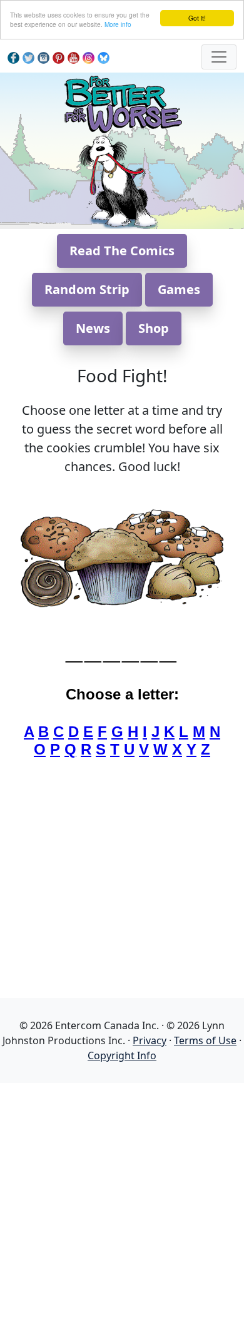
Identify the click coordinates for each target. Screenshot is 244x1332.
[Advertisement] (122, 1205)
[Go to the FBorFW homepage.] (122, 102)
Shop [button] (153, 328)
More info (117, 24)
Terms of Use (205, 1040)
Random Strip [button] (87, 289)
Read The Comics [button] (122, 250)
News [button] (93, 328)
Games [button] (179, 289)
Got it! (197, 18)
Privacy (149, 1040)
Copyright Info (122, 1055)
